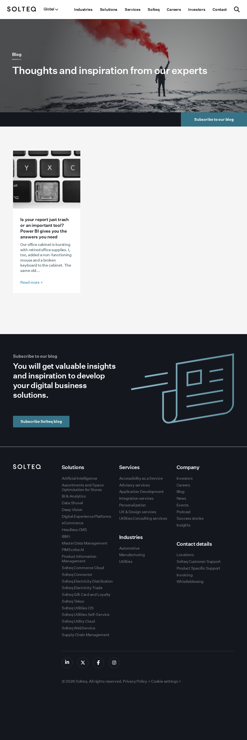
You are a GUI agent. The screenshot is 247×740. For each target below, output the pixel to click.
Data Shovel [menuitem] (72, 503)
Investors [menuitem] (196, 9)
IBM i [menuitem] (66, 536)
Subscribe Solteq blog (41, 421)
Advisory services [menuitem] (134, 485)
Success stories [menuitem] (190, 518)
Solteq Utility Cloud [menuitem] (78, 621)
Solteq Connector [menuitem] (77, 574)
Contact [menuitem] (220, 9)
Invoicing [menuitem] (185, 575)
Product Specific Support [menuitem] (198, 568)
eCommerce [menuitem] (72, 523)
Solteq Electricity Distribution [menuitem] (87, 581)
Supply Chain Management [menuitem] (86, 634)
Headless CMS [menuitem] (74, 529)
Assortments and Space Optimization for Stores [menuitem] (83, 487)
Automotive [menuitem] (129, 548)
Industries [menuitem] (83, 9)
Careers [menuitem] (174, 9)
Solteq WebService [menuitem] (78, 628)
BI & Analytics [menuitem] (74, 496)
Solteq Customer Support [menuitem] (199, 561)
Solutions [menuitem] (108, 9)
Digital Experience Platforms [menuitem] (86, 516)
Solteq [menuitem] (153, 9)
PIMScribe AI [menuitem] (73, 549)
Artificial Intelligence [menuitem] (79, 478)
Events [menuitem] (183, 505)
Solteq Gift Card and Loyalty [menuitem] (86, 594)
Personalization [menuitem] (132, 505)
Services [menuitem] (132, 9)
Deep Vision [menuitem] (72, 509)
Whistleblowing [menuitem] (190, 581)
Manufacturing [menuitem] (132, 554)
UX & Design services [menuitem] (137, 512)
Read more (31, 282)
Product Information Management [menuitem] (79, 558)
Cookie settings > (166, 681)
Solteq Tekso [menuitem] (73, 601)
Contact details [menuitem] (194, 544)
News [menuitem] (181, 498)
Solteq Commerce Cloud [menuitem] (83, 567)
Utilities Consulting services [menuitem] (143, 518)
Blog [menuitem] (181, 491)
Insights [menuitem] (184, 525)
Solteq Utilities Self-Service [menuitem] (86, 614)
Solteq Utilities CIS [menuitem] (78, 608)
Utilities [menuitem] (125, 561)
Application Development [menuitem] (141, 491)
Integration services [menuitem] (136, 498)
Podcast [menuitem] (184, 512)
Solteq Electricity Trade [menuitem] (82, 587)
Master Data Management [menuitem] (85, 543)
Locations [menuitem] (185, 554)
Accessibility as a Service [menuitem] (141, 478)
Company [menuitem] (188, 467)
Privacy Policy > (136, 681)
